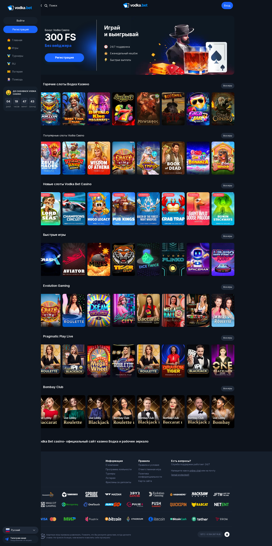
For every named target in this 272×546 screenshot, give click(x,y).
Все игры (227, 85)
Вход (227, 5)
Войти (20, 20)
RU (14, 63)
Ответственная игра (149, 469)
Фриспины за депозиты (118, 482)
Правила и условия (148, 465)
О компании (112, 465)
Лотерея (17, 71)
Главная (17, 40)
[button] (20, 530)
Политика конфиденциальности (150, 475)
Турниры (17, 55)
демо (49, 117)
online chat (195, 470)
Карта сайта (145, 481)
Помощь (17, 79)
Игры (13, 48)
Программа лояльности (119, 469)
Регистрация (20, 29)
